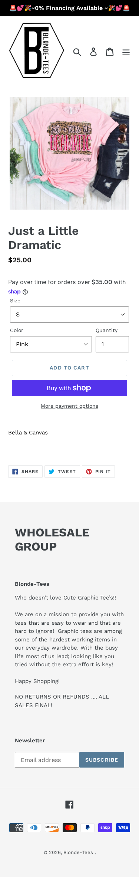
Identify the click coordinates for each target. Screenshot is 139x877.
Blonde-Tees (78, 852)
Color (16, 330)
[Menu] (126, 51)
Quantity (107, 330)
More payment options (69, 406)
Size (15, 300)
